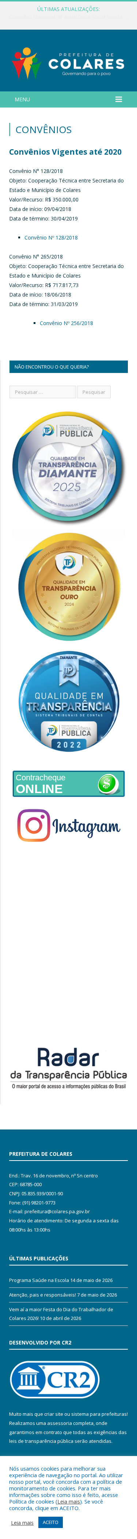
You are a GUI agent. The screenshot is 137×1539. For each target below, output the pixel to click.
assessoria (59, 1423)
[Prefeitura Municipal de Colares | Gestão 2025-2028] (68, 61)
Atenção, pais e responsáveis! (42, 1294)
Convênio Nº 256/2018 (66, 323)
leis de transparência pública (41, 1441)
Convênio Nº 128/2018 (51, 237)
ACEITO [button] (50, 1522)
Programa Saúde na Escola (39, 1280)
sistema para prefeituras (99, 1414)
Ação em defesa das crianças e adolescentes (67, 17)
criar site (53, 1414)
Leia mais (68, 1501)
